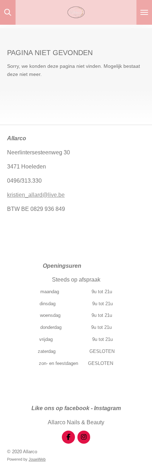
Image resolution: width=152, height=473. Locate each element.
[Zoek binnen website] (8, 12)
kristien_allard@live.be (36, 195)
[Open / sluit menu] (144, 12)
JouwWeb (37, 459)
